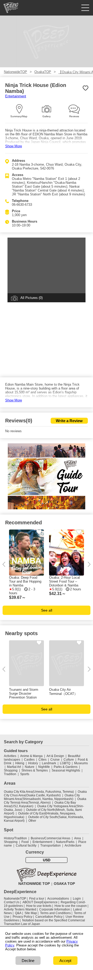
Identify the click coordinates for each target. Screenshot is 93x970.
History (33, 763)
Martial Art (14, 767)
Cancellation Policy (49, 916)
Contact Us (11, 902)
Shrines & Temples (34, 770)
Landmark (49, 763)
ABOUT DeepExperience (40, 902)
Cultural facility (26, 845)
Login (77, 898)
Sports (24, 774)
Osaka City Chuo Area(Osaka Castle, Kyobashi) (45, 793)
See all (46, 610)
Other (32, 820)
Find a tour (36, 898)
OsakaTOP (42, 72)
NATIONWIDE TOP (34, 883)
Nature (29, 767)
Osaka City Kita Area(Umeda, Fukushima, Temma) (39, 791)
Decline (28, 960)
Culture (69, 759)
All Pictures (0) (31, 298)
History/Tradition (15, 838)
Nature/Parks (65, 842)
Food (25, 842)
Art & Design (55, 756)
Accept (65, 960)
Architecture (73, 845)
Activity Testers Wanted (20, 909)
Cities (42, 759)
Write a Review (69, 420)
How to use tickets (38, 906)
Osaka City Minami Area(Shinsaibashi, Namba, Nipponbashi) (42, 797)
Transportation (50, 845)
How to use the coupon (71, 906)
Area (77, 838)
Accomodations (58, 898)
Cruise (55, 759)
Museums (81, 763)
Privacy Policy (22, 916)
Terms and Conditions (55, 913)
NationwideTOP (15, 72)
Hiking (19, 763)
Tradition (10, 774)
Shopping (11, 770)
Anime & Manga (31, 756)
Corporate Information (54, 909)
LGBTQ (65, 763)
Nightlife (44, 767)
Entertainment (15, 96)
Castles (29, 759)
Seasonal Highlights (66, 770)
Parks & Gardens (66, 767)
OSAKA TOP (64, 883)
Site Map (31, 913)
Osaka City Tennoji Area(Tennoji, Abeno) (45, 800)
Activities (10, 756)
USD (46, 860)
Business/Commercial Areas (50, 838)
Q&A (18, 913)
